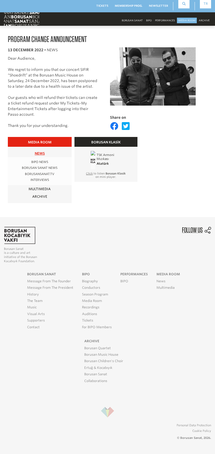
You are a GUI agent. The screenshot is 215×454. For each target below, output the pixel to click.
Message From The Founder (49, 281)
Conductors (91, 288)
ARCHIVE (39, 196)
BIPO (149, 20)
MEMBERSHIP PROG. (128, 5)
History (33, 294)
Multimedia (165, 288)
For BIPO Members (97, 327)
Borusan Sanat (95, 374)
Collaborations (95, 381)
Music (32, 307)
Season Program (95, 294)
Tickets (87, 320)
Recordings (90, 307)
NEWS (40, 153)
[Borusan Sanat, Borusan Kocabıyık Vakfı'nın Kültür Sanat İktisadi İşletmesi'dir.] (19, 235)
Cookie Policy (201, 430)
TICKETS (102, 5)
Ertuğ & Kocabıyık (98, 368)
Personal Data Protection (194, 425)
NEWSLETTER (158, 5)
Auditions (89, 314)
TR (206, 4)
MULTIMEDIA (40, 189)
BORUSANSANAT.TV (39, 174)
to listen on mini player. (106, 175)
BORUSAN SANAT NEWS (39, 168)
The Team (35, 301)
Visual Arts (36, 314)
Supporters (36, 320)
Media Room (92, 301)
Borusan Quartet (97, 348)
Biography (90, 281)
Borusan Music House (101, 355)
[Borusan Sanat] (21, 18)
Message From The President (50, 288)
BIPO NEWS (39, 162)
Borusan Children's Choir (103, 361)
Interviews (40, 180)
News (160, 281)
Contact (33, 327)
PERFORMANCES (165, 20)
